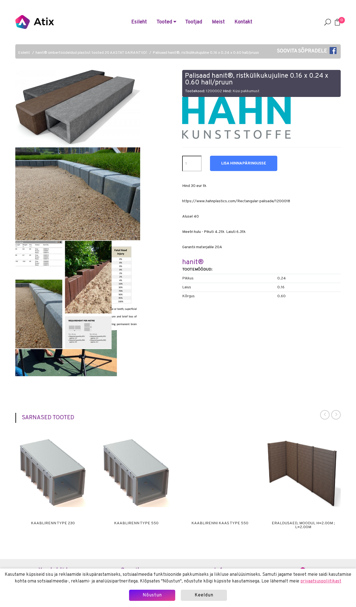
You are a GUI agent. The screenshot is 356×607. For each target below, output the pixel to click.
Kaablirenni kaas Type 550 (219, 523)
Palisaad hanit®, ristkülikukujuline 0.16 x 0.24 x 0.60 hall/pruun (206, 52)
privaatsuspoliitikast (320, 581)
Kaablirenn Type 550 (136, 523)
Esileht (139, 22)
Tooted (165, 22)
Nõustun (152, 595)
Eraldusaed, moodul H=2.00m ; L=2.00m (303, 525)
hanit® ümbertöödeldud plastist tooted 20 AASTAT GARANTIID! (91, 52)
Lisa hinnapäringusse (243, 163)
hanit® (193, 262)
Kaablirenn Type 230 (53, 523)
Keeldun (204, 595)
